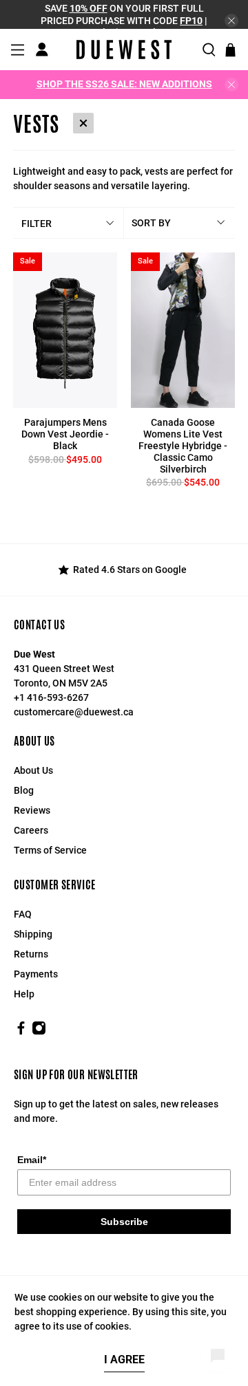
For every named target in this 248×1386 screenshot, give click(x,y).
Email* (31, 1159)
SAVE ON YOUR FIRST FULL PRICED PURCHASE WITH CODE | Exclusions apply (124, 20)
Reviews (32, 810)
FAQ (23, 914)
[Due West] (124, 49)
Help (24, 993)
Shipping (33, 934)
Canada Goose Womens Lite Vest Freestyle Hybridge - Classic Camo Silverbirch (182, 445)
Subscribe (124, 1221)
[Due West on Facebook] (21, 1031)
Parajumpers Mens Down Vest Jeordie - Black (65, 434)
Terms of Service (50, 850)
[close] (231, 21)
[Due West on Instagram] (39, 1031)
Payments (36, 973)
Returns (31, 954)
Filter (36, 223)
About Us (33, 770)
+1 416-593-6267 (51, 697)
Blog (24, 790)
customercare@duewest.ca (74, 711)
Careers (31, 830)
